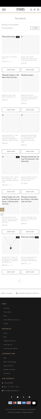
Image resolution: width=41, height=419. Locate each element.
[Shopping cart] (38, 10)
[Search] (31, 10)
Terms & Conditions (11, 409)
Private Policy (22, 409)
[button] (11, 70)
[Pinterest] (29, 397)
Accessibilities (31, 409)
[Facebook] (12, 397)
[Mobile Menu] (4, 9)
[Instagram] (17, 397)
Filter (35, 28)
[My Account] (35, 10)
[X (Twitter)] (23, 397)
